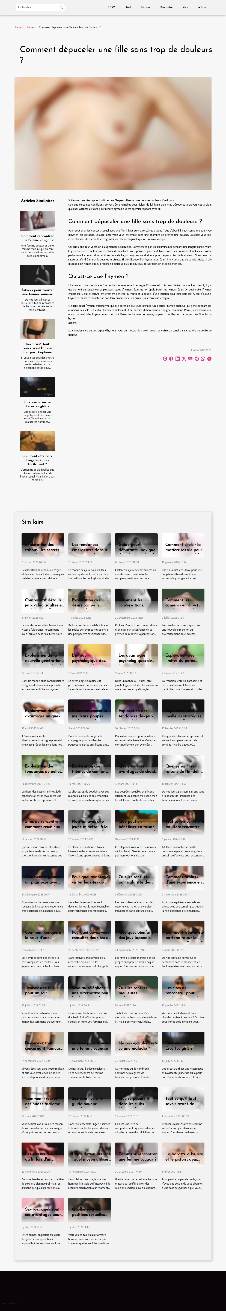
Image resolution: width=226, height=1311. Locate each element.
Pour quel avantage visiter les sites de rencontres (90, 882)
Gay (185, 7)
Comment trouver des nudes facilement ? (44, 1104)
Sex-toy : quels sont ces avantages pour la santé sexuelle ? (43, 1215)
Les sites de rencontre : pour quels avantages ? (182, 993)
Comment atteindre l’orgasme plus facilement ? (37, 460)
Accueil (18, 27)
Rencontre (166, 7)
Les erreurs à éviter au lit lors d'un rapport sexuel (43, 1159)
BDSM (111, 7)
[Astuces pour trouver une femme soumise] (37, 275)
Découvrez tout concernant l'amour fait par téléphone (38, 348)
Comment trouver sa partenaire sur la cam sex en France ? (184, 938)
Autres (202, 7)
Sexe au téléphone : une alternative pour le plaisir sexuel (91, 993)
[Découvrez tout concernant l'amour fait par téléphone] (37, 329)
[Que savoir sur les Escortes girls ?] (37, 387)
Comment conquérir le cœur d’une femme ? (43, 938)
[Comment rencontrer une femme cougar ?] (37, 221)
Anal (128, 7)
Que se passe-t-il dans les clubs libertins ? (134, 1104)
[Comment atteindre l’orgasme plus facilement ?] (37, 441)
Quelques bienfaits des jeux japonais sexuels (136, 938)
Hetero (145, 7)
